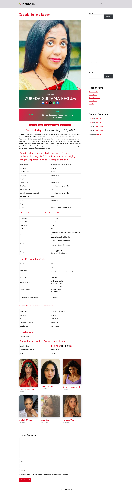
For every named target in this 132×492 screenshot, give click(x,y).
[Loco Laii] (50, 416)
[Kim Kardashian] (28, 385)
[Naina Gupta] (50, 382)
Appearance (48, 125)
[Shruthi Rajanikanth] (72, 383)
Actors (109, 4)
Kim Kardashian (26, 389)
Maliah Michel (25, 420)
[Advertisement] (101, 43)
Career (56, 125)
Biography (33, 125)
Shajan (91, 119)
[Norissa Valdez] (72, 416)
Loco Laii (45, 420)
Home (95, 4)
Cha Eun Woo (98, 127)
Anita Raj (98, 119)
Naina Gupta (47, 386)
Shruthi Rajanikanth (71, 387)
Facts (62, 125)
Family (40, 125)
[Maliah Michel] (28, 416)
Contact (68, 125)
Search (91, 13)
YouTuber (50, 94)
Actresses (102, 4)
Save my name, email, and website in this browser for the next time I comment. (44, 475)
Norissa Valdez (70, 420)
